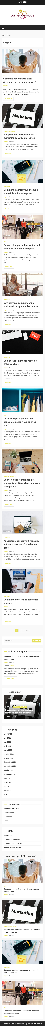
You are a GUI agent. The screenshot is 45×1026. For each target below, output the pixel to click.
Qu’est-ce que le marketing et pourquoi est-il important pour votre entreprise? (22, 461)
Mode (5, 75)
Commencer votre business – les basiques (22, 581)
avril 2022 (7, 746)
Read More (8, 99)
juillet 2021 (8, 782)
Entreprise (7, 186)
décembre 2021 (10, 762)
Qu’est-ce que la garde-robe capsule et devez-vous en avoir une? (22, 400)
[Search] (39, 28)
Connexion (8, 835)
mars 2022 (8, 750)
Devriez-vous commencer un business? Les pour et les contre (22, 284)
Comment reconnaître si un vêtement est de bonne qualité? (22, 61)
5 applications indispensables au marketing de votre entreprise (22, 116)
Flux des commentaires (13, 843)
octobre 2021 (9, 770)
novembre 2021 (10, 766)
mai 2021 (7, 790)
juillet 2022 (8, 734)
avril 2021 (7, 794)
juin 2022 (7, 738)
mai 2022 (7, 742)
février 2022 (9, 754)
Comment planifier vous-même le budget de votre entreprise (22, 171)
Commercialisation (10, 131)
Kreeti (29, 1024)
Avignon (5, 85)
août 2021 (7, 778)
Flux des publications (12, 839)
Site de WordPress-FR (12, 847)
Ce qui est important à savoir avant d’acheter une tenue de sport (22, 227)
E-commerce (7, 357)
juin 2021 (7, 786)
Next (27, 631)
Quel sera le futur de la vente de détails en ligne (22, 342)
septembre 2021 (10, 774)
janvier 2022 (8, 758)
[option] (22, 708)
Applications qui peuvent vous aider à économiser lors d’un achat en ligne (22, 522)
